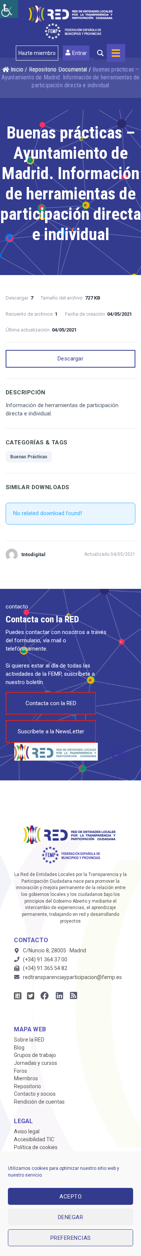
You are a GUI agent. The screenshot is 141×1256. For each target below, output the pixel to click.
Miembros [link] (26, 1078)
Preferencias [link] (70, 1238)
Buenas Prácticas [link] (28, 456)
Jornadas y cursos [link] (35, 1063)
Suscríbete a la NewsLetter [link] (51, 731)
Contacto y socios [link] (35, 1094)
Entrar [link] (79, 53)
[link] (9, 9)
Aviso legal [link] (26, 1131)
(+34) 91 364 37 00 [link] (45, 959)
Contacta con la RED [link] (51, 703)
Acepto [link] (70, 1196)
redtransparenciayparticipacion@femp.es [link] (72, 977)
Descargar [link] (70, 358)
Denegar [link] (70, 1217)
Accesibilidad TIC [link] (34, 1139)
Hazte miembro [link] (37, 53)
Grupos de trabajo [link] (35, 1055)
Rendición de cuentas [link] (39, 1102)
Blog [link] (19, 1048)
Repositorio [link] (27, 1086)
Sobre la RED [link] (29, 1040)
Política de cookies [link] (36, 1147)
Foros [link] (20, 1071)
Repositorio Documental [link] (58, 69)
